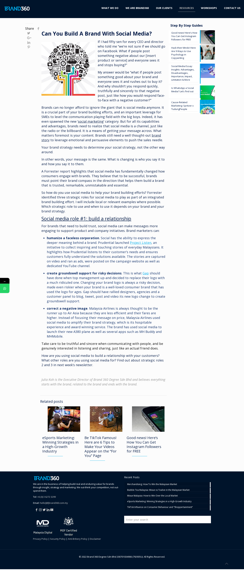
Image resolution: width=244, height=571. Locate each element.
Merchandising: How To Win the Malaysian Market (152, 484)
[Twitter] (44, 510)
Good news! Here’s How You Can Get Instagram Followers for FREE (144, 444)
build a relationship (110, 355)
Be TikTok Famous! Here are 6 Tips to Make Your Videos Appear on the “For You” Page (100, 446)
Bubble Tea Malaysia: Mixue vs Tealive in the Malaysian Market (158, 490)
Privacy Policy (40, 538)
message (80, 159)
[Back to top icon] (227, 563)
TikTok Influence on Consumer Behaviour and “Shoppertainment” (160, 507)
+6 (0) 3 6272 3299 (46, 496)
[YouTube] (52, 510)
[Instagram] (41, 510)
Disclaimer (95, 538)
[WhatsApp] (4, 288)
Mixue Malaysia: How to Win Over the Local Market (152, 495)
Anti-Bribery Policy (77, 538)
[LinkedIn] (48, 510)
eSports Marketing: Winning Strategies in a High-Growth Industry (60, 444)
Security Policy (58, 538)
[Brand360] (17, 8)
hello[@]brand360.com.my (54, 502)
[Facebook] (37, 510)
